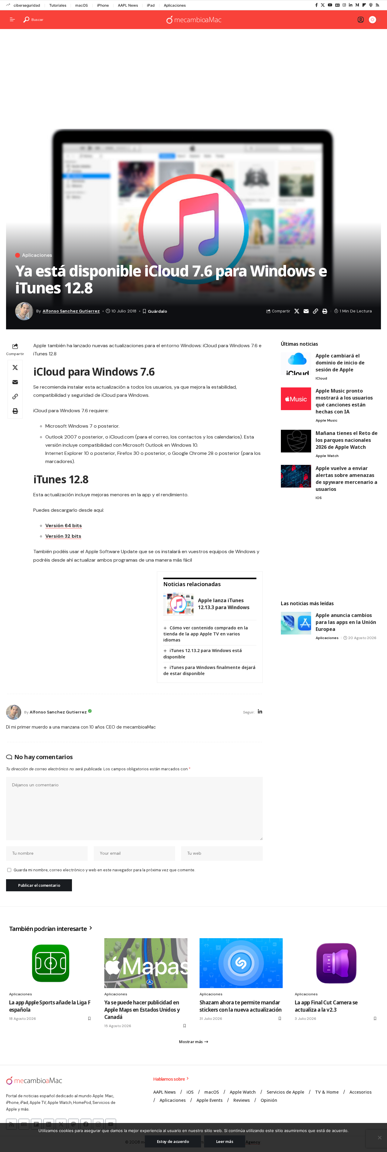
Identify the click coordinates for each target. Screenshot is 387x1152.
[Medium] (357, 5)
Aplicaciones (175, 5)
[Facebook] (316, 5)
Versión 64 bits (63, 525)
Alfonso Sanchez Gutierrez (71, 311)
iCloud (321, 378)
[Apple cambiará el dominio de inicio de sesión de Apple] (296, 363)
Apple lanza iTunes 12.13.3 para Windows (223, 604)
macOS (81, 5)
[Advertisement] (193, 80)
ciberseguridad (27, 5)
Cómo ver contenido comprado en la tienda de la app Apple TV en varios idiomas (205, 634)
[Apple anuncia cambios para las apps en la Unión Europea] (296, 623)
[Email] (306, 311)
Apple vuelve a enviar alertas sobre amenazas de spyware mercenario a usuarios (346, 478)
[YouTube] (330, 5)
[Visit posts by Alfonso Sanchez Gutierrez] (13, 712)
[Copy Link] (315, 311)
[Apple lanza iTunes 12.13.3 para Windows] (178, 604)
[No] (379, 1137)
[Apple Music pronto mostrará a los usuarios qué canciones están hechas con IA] (296, 398)
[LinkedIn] (350, 5)
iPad (151, 5)
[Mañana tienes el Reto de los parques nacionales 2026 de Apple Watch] (296, 441)
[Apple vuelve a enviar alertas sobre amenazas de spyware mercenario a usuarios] (296, 476)
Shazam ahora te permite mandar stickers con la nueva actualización (241, 1006)
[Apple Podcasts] (371, 5)
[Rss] (377, 5)
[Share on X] (296, 311)
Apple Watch (327, 455)
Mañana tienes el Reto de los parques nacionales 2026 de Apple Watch (347, 440)
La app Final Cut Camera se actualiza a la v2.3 (326, 1006)
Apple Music (326, 420)
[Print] (324, 311)
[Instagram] (344, 5)
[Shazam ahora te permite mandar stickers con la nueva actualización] (241, 963)
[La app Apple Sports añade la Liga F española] (50, 963)
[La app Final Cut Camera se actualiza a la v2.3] (336, 963)
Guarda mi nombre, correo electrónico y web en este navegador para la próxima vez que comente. (104, 870)
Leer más (224, 1141)
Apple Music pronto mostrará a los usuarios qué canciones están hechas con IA (344, 401)
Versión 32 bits (63, 536)
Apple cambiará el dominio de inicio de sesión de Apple (340, 362)
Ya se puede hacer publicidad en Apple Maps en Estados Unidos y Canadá (142, 1009)
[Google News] (337, 5)
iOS (319, 497)
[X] (322, 5)
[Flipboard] (364, 5)
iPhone (103, 5)
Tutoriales (57, 5)
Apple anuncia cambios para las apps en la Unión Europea (346, 622)
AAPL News (128, 5)
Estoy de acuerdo (173, 1141)
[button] (33, 19)
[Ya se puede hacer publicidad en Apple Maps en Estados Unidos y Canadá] (145, 963)
